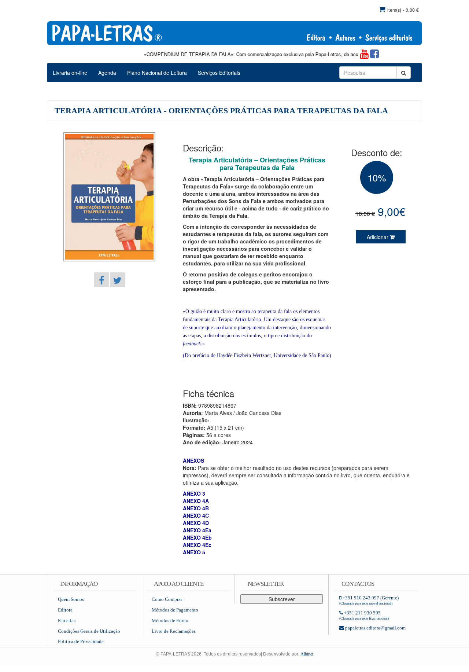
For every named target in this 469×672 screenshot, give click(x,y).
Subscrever (282, 599)
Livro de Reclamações (174, 631)
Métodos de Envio (170, 620)
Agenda (107, 72)
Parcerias (66, 620)
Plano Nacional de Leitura (157, 72)
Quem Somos (71, 599)
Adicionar (378, 236)
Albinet (306, 654)
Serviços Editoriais (219, 72)
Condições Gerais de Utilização (89, 631)
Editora (65, 610)
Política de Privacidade (81, 641)
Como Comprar (167, 599)
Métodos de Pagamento (175, 610)
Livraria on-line (70, 72)
